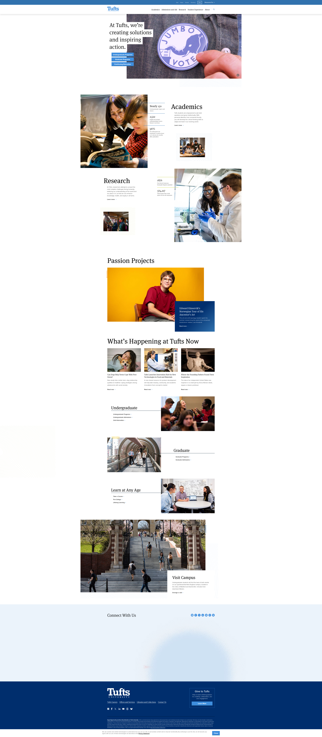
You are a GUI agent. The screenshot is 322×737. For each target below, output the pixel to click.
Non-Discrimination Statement (158, 727)
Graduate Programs (122, 59)
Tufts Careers (112, 702)
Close (216, 733)
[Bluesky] (213, 615)
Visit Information (118, 420)
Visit (177, 2)
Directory (193, 2)
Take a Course (118, 496)
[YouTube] (206, 615)
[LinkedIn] (202, 615)
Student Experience (195, 9)
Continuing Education (122, 64)
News (181, 2)
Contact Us (162, 702)
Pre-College (117, 499)
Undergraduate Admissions (122, 417)
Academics (155, 9)
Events (187, 2)
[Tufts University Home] (113, 9)
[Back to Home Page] (118, 693)
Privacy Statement (144, 733)
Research (182, 9)
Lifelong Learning (119, 502)
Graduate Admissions (183, 460)
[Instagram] (192, 615)
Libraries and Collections (146, 702)
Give (200, 2)
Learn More (202, 703)
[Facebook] (195, 615)
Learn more (178, 125)
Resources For (209, 2)
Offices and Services (127, 702)
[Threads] (209, 615)
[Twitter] (199, 615)
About (207, 9)
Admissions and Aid (169, 9)
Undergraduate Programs (122, 54)
